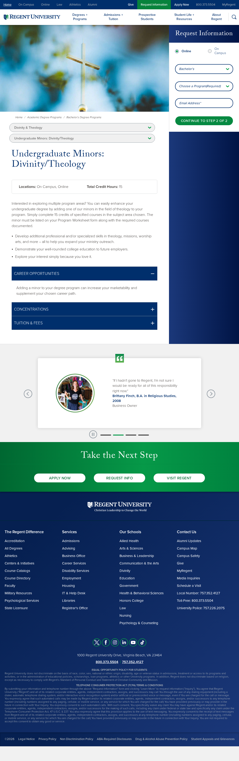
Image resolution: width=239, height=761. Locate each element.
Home (7, 5)
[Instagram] (115, 642)
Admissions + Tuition (113, 17)
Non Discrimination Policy (76, 739)
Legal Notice (26, 739)
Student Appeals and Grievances (213, 739)
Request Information (154, 5)
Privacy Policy (47, 739)
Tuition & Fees (28, 323)
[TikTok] (142, 642)
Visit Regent (179, 478)
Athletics (75, 5)
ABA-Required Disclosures (114, 739)
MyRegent (228, 5)
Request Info (119, 478)
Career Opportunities (36, 274)
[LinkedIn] (124, 642)
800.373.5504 (205, 5)
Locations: (27, 186)
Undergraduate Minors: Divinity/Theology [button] (44, 138)
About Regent (216, 17)
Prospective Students (147, 17)
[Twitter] (97, 642)
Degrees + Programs (80, 17)
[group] (119, 393)
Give (131, 5)
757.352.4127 (132, 662)
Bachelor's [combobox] (186, 69)
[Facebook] (106, 642)
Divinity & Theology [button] (28, 128)
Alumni (92, 5)
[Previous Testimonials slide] (28, 394)
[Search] (234, 17)
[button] (84, 273)
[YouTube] (133, 642)
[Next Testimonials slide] (211, 394)
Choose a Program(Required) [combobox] (200, 86)
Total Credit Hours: (102, 186)
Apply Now (181, 5)
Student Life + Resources (184, 17)
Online (45, 5)
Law (59, 5)
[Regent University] (31, 17)
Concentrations (31, 309)
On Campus (26, 5)
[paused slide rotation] (93, 434)
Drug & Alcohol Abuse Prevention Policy (161, 739)
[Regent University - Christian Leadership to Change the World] (120, 506)
